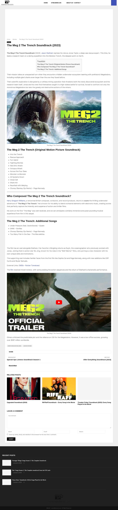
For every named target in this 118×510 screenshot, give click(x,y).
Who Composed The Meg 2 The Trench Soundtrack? (56, 67)
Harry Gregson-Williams (16, 201)
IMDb (21, 265)
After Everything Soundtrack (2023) (97, 360)
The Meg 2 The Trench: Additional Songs (51, 69)
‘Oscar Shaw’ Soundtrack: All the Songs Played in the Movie (29, 480)
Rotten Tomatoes (32, 265)
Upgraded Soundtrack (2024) (17, 402)
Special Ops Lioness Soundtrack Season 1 (23, 360)
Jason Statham (47, 53)
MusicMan (13, 366)
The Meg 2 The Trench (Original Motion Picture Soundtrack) (58, 64)
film (11, 270)
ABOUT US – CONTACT (73, 3)
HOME (46, 3)
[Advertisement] (59, 24)
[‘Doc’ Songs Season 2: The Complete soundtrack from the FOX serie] (6, 472)
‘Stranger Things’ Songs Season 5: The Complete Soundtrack (29, 460)
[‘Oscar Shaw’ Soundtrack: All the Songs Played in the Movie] (6, 482)
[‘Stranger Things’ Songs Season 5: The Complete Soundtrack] (6, 463)
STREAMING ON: (56, 3)
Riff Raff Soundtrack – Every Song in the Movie (58, 402)
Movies (9, 42)
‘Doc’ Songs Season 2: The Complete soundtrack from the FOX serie (31, 470)
